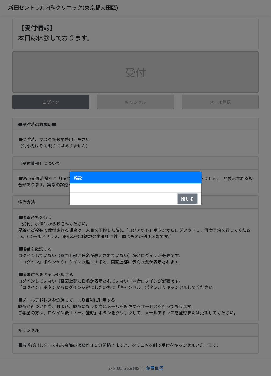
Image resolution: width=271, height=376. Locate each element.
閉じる (187, 198)
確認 (78, 177)
